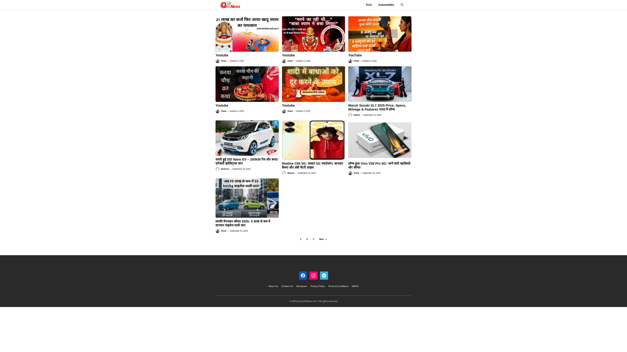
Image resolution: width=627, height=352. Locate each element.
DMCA (355, 286)
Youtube (222, 55)
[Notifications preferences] (6, 344)
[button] (402, 5)
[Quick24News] (230, 5)
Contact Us (287, 286)
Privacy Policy (318, 286)
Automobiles (386, 4)
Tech (369, 4)
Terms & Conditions (338, 286)
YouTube (355, 55)
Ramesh (225, 169)
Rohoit (357, 115)
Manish (290, 173)
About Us (273, 286)
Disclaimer (301, 286)
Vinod (223, 61)
